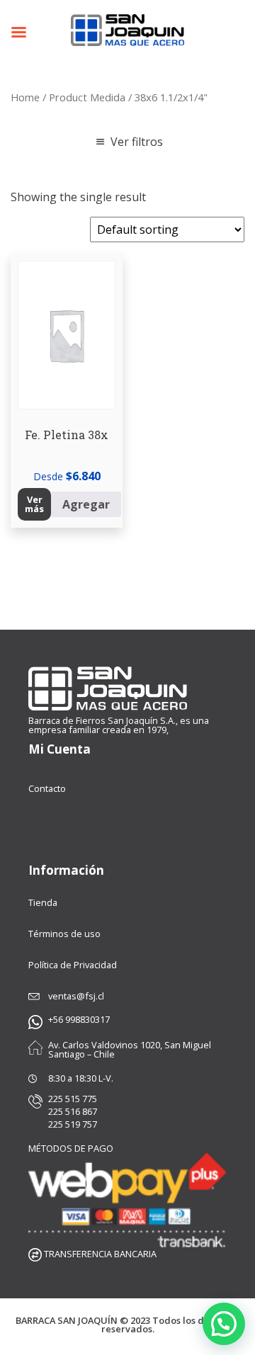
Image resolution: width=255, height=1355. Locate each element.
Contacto (47, 788)
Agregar (86, 504)
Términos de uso (64, 933)
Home (25, 97)
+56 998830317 (79, 1019)
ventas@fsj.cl (76, 996)
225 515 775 (72, 1099)
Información (66, 870)
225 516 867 (72, 1111)
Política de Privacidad (72, 964)
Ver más (34, 504)
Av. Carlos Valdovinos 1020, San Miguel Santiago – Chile (129, 1050)
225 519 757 (72, 1124)
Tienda (42, 902)
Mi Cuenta (59, 749)
